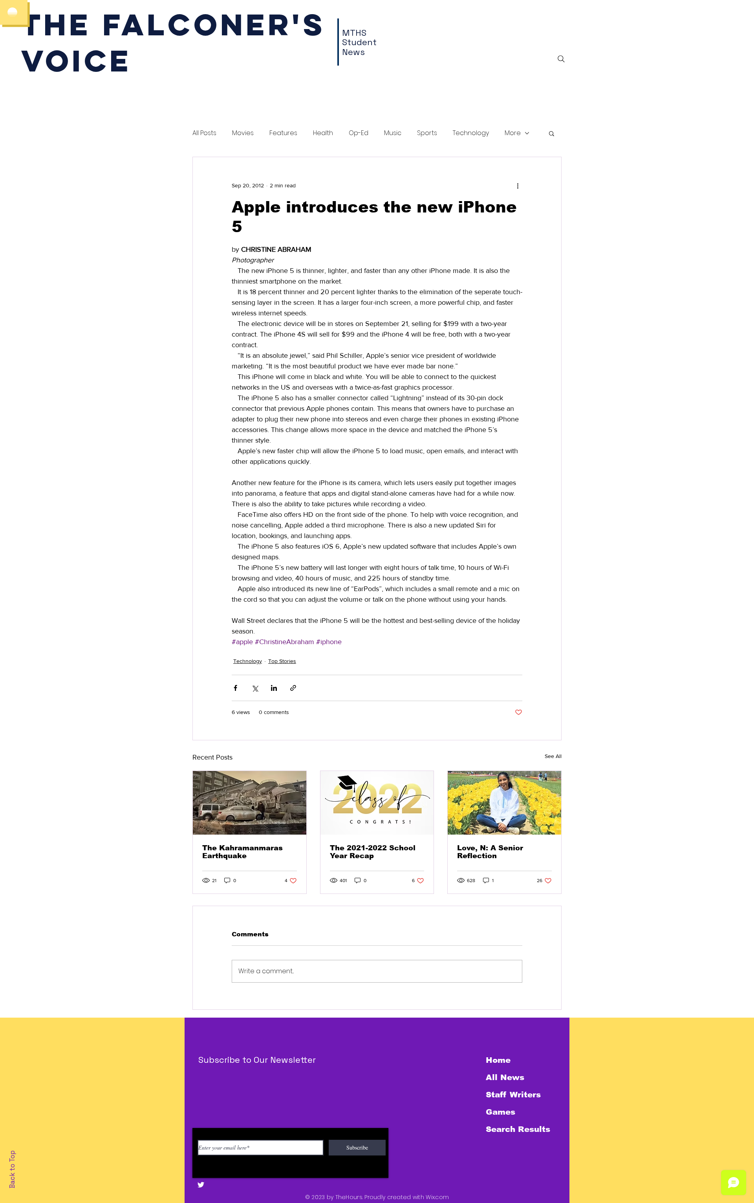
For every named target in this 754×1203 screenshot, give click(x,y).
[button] (551, 133)
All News (505, 1077)
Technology (471, 133)
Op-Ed (358, 133)
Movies (243, 133)
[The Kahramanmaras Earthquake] (249, 803)
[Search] (561, 59)
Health (323, 133)
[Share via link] (293, 688)
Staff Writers (513, 1094)
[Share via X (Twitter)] (254, 688)
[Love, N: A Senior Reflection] (504, 803)
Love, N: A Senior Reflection (490, 852)
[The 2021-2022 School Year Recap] (377, 803)
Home (498, 1060)
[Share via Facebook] (235, 688)
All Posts (204, 133)
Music (392, 133)
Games (500, 1112)
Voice (76, 61)
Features (283, 133)
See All (553, 756)
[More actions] (517, 185)
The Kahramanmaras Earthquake (242, 852)
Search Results (518, 1129)
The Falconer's (173, 24)
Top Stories (282, 661)
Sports (427, 133)
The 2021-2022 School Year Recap (372, 852)
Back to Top (12, 1169)
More (513, 133)
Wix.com (437, 1197)
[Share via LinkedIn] (274, 688)
